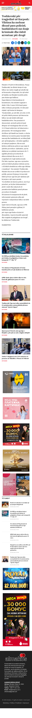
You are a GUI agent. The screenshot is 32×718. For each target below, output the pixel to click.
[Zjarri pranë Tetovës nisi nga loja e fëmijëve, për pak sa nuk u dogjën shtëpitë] (16, 321)
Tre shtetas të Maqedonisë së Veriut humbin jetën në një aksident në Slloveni (15, 269)
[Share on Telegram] (25, 42)
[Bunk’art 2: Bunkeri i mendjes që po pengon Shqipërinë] (5, 505)
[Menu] (3, 3)
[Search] (29, 3)
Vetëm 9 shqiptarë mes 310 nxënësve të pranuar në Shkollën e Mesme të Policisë (15, 357)
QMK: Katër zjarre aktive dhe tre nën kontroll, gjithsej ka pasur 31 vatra (14, 278)
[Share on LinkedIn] (19, 42)
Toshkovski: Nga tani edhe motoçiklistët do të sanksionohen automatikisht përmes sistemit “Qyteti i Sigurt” (16, 305)
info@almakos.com (14, 689)
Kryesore (15, 39)
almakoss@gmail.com (10, 691)
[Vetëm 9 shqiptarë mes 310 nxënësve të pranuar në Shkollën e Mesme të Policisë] (16, 346)
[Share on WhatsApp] (28, 42)
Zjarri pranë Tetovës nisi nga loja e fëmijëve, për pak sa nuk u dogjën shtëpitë (16, 332)
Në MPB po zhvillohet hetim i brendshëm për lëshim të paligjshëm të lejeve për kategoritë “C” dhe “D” (15, 258)
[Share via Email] (22, 42)
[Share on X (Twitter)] (15, 42)
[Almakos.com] (16, 3)
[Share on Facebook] (12, 42)
